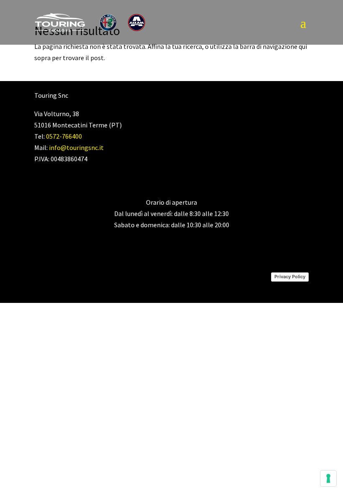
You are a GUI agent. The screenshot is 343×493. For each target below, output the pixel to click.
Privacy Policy (289, 277)
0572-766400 (64, 136)
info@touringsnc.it (76, 147)
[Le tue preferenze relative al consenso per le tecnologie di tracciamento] (328, 478)
